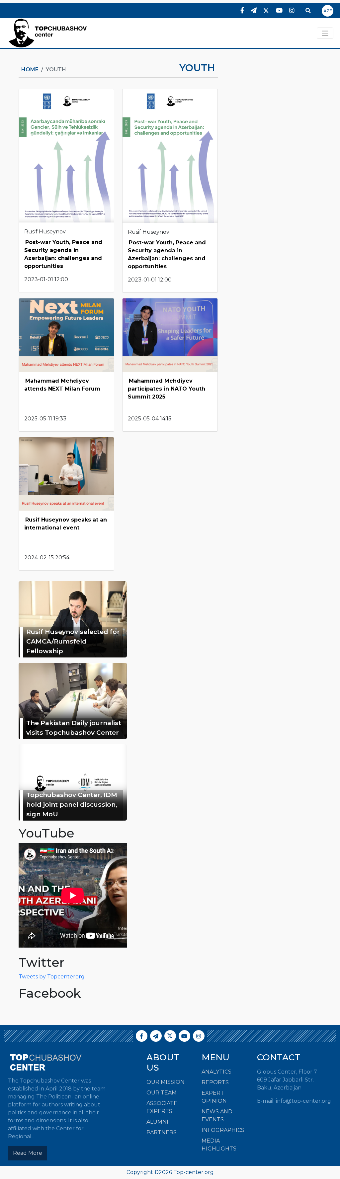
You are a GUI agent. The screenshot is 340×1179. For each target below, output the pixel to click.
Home (30, 69)
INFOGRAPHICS (223, 1130)
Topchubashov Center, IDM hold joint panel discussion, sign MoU (71, 804)
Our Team (161, 1092)
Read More (27, 1153)
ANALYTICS (216, 1072)
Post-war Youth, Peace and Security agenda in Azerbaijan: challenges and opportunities (63, 254)
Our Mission (165, 1082)
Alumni (157, 1122)
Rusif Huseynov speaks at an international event (65, 524)
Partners (161, 1132)
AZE (327, 10)
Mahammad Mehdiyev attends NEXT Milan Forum (62, 385)
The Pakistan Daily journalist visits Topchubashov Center (73, 727)
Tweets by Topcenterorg (52, 976)
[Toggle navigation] (325, 33)
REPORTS (215, 1082)
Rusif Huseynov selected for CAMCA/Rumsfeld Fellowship (73, 641)
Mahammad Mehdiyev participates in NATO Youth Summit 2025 (166, 389)
